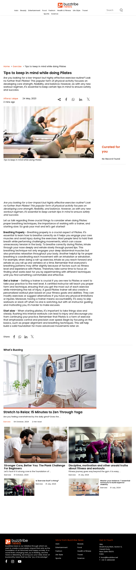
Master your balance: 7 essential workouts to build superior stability (115, 483)
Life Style (76, 10)
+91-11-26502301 (108, 560)
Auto (16, 10)
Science (54, 14)
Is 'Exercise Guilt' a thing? (47, 481)
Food (44, 10)
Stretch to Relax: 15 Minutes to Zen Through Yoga (42, 412)
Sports (46, 14)
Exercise (17, 66)
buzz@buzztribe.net (109, 557)
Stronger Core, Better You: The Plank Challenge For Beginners (34, 467)
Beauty (23, 10)
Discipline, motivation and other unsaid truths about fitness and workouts (98, 467)
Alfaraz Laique (10, 98)
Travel (85, 10)
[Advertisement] (68, 40)
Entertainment (34, 10)
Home (6, 66)
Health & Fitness (64, 10)
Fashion (52, 10)
